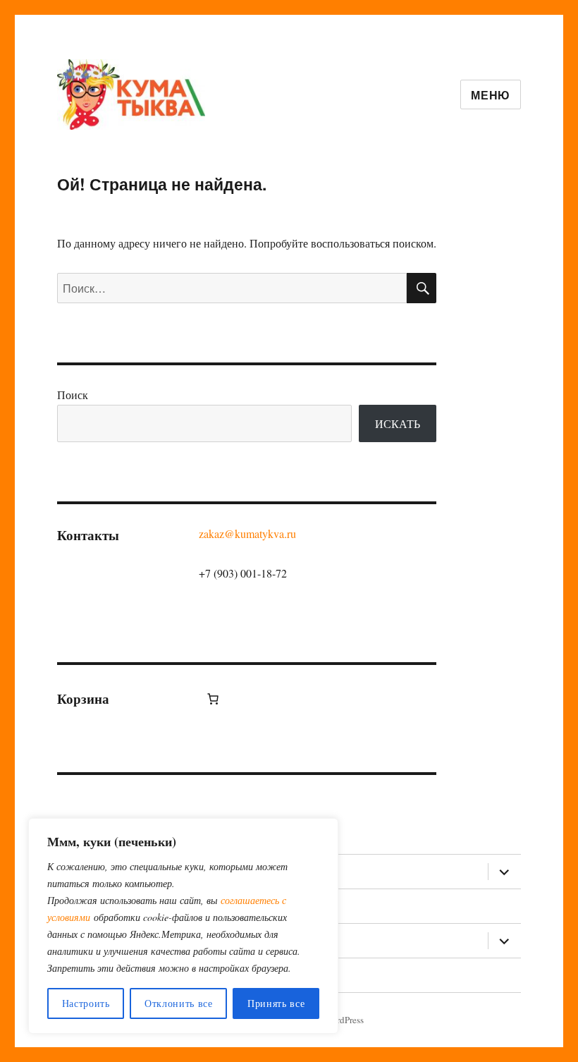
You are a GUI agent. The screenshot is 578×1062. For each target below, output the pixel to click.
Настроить (86, 1003)
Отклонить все (178, 1003)
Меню (490, 95)
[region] (183, 926)
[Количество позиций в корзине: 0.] (213, 699)
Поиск (72, 394)
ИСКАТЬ (397, 423)
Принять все (276, 1003)
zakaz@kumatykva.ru (247, 533)
